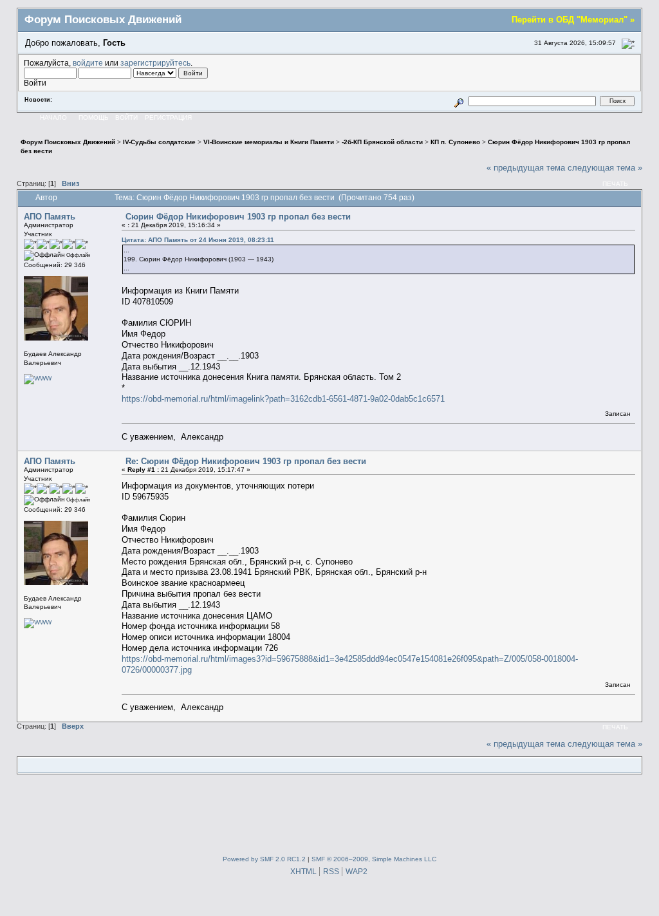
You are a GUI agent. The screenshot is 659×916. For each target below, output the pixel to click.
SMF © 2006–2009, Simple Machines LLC (373, 859)
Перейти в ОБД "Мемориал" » (573, 19)
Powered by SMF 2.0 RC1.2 (264, 859)
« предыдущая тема (526, 168)
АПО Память (49, 216)
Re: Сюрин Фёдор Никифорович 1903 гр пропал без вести (245, 461)
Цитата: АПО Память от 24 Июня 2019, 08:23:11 (198, 239)
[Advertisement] (329, 812)
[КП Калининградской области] (37, 378)
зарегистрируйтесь (155, 63)
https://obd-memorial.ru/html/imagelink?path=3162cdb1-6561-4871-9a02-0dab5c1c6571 (283, 399)
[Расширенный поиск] (458, 100)
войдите (88, 63)
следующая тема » (605, 168)
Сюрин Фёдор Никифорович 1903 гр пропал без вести (238, 216)
